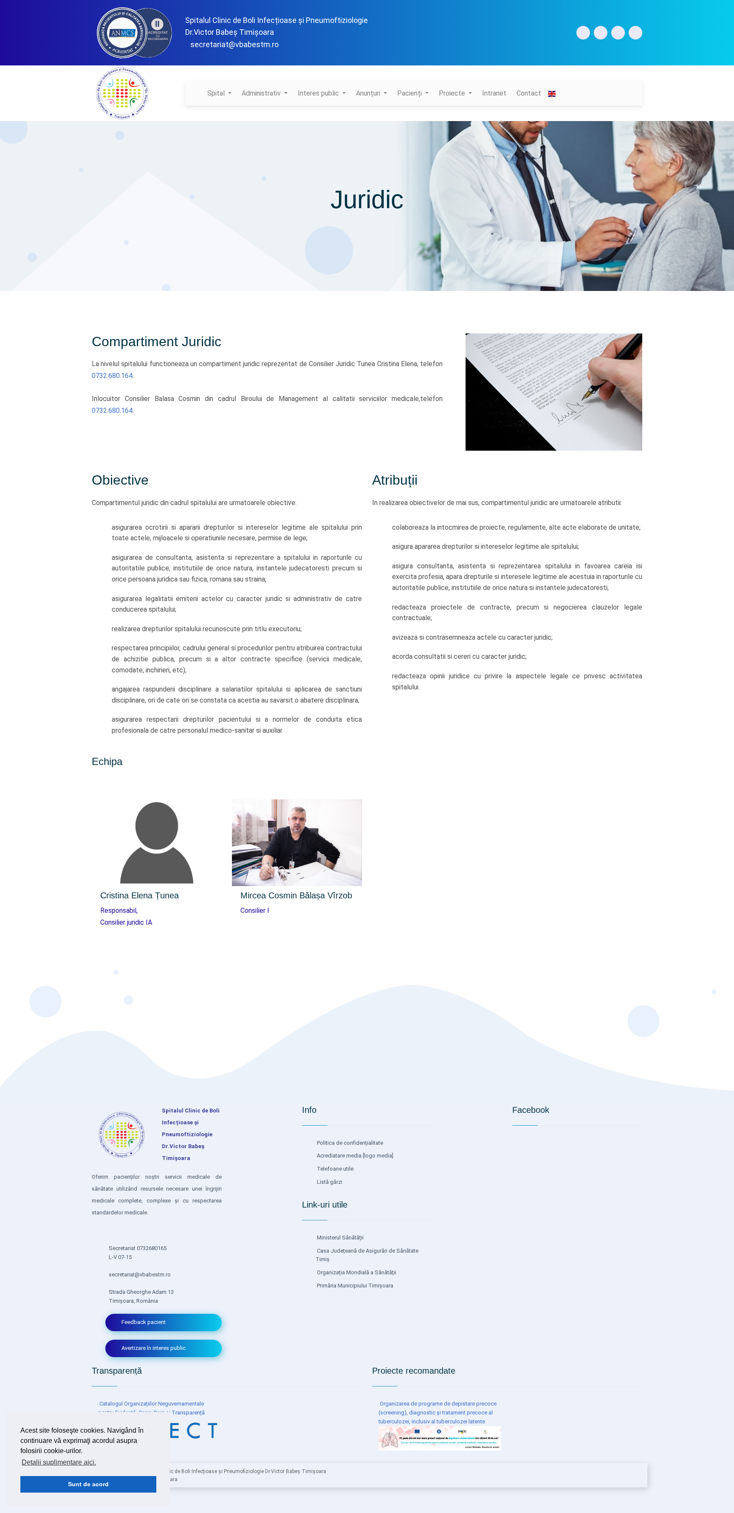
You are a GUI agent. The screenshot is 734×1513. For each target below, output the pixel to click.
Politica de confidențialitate (349, 1143)
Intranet (494, 93)
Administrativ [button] (262, 93)
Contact (529, 93)
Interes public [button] (319, 93)
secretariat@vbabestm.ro (234, 44)
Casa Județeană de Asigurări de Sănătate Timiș (367, 1255)
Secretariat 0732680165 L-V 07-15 (138, 1252)
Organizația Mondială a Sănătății (356, 1272)
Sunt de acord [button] (88, 1484)
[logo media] (377, 1155)
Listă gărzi (329, 1182)
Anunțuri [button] (369, 93)
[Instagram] (600, 33)
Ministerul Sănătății (340, 1237)
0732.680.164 (112, 376)
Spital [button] (216, 93)
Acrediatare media (338, 1155)
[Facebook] (583, 33)
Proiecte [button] (453, 93)
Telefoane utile (334, 1169)
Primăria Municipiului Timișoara (354, 1285)
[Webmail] (635, 33)
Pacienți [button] (410, 93)
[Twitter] (618, 33)
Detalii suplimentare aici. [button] (59, 1462)
